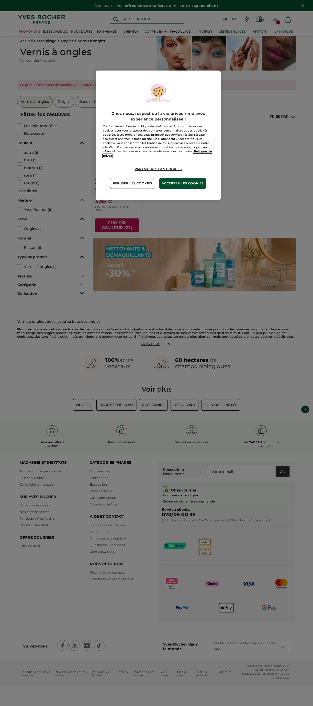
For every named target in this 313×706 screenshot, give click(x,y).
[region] (158, 135)
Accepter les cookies (183, 183)
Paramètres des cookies (158, 169)
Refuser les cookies (132, 183)
